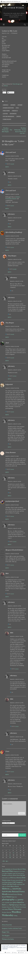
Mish (7, 573)
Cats (21, 871)
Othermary (14, 33)
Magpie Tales (5, 932)
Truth (19, 116)
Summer (4, 907)
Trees (17, 907)
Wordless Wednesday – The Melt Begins (7, 129)
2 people (12, 163)
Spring (11, 905)
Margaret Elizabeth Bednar (14, 550)
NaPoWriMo (6, 891)
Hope (6, 882)
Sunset (10, 907)
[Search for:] (14, 835)
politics (3, 902)
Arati (7, 343)
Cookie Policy (5, 948)
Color (5, 873)
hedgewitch (9, 384)
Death (4, 875)
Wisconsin (17, 909)
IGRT (14, 882)
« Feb (3, 861)
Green (17, 880)
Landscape (19, 884)
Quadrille (7, 902)
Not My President (8, 116)
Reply (7, 166)
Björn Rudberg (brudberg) (13, 232)
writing (15, 915)
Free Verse (6, 110)
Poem (16, 899)
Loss (6, 886)
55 (2, 869)
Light (3, 886)
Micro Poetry (15, 886)
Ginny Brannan (10, 452)
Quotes (15, 902)
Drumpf (13, 104)
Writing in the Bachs (8, 939)
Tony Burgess (12, 256)
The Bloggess (6, 935)
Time (13, 907)
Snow (4, 905)
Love (8, 886)
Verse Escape (16, 84)
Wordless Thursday (6, 912)
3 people (14, 269)
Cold (3, 873)
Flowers (19, 877)
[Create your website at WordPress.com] (14, 1)
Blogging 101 (17, 871)
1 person (12, 205)
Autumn (7, 869)
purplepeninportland (12, 501)
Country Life (15, 873)
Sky (23, 902)
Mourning (13, 113)
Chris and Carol (10, 152)
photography (8, 899)
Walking (6, 909)
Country (9, 873)
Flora (14, 877)
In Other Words (14, 8)
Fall (24, 875)
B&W (12, 869)
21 (10, 855)
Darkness (22, 873)
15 (13, 852)
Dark (19, 873)
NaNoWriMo (17, 889)
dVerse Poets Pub (8, 107)
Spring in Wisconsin (20, 904)
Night (13, 897)
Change (23, 871)
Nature (9, 897)
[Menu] (4, 24)
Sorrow (7, 904)
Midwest (5, 889)
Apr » (7, 861)
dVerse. (6, 85)
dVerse (20, 104)
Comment (21, 813)
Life (23, 884)
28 (10, 857)
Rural (19, 902)
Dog (7, 875)
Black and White (7, 871)
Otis (16, 897)
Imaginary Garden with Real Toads (12, 928)
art (4, 869)
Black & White (22, 869)
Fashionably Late (6, 877)
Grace (7, 751)
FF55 (17, 107)
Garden (13, 880)
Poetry (6, 101)
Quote (11, 902)
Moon (10, 889)
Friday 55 (15, 110)
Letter (5, 113)
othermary (11, 172)
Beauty (15, 869)
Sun (8, 907)
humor (10, 882)
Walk (3, 909)
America (5, 104)
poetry (20, 900)
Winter (10, 909)
